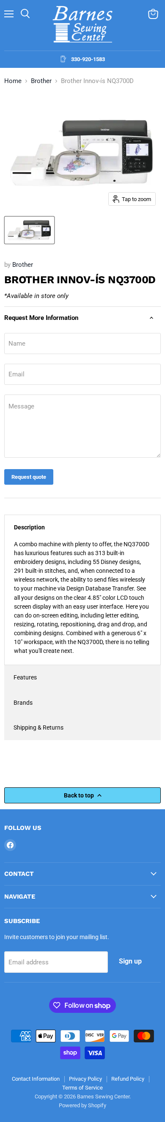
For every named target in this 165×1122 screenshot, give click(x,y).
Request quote (28, 477)
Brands (23, 702)
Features (25, 677)
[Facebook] (10, 845)
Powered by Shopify (82, 1105)
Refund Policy (127, 1079)
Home (13, 81)
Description (29, 527)
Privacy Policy (85, 1079)
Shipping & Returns (38, 727)
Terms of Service (82, 1087)
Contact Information (36, 1079)
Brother (41, 81)
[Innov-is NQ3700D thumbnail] (29, 230)
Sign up (130, 961)
